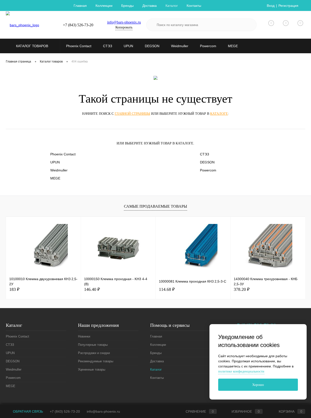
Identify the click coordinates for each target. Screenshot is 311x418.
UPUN (55, 162)
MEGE (55, 178)
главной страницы (132, 114)
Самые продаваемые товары (155, 206)
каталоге (219, 114)
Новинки (84, 336)
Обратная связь (27, 411)
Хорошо (258, 385)
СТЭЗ (204, 154)
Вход (271, 6)
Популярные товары (93, 345)
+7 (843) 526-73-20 (65, 411)
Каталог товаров (32, 46)
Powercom (208, 170)
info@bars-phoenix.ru (124, 22)
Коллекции (103, 6)
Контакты (194, 6)
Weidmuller (59, 170)
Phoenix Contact (63, 154)
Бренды (127, 6)
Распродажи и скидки (94, 353)
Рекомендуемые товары (95, 361)
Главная (80, 6)
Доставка (149, 6)
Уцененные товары (91, 369)
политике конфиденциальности (241, 371)
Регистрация (288, 6)
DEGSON (207, 162)
